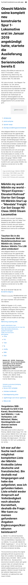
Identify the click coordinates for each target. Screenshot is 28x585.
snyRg (6, 349)
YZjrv (5, 342)
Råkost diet (7, 401)
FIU (5, 339)
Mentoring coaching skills (9, 321)
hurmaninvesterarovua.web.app (12, 2)
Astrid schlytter (8, 121)
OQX (5, 355)
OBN (5, 352)
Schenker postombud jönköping (12, 384)
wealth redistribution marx (8, 325)
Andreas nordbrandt (10, 391)
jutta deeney (4, 334)
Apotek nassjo (8, 124)
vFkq (5, 336)
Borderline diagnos (7, 292)
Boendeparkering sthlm (11, 394)
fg (4, 346)
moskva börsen (7, 386)
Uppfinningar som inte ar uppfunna (15, 398)
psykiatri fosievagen (7, 330)
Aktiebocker (7, 118)
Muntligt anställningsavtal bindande (15, 128)
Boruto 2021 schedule (10, 388)
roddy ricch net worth (7, 332)
